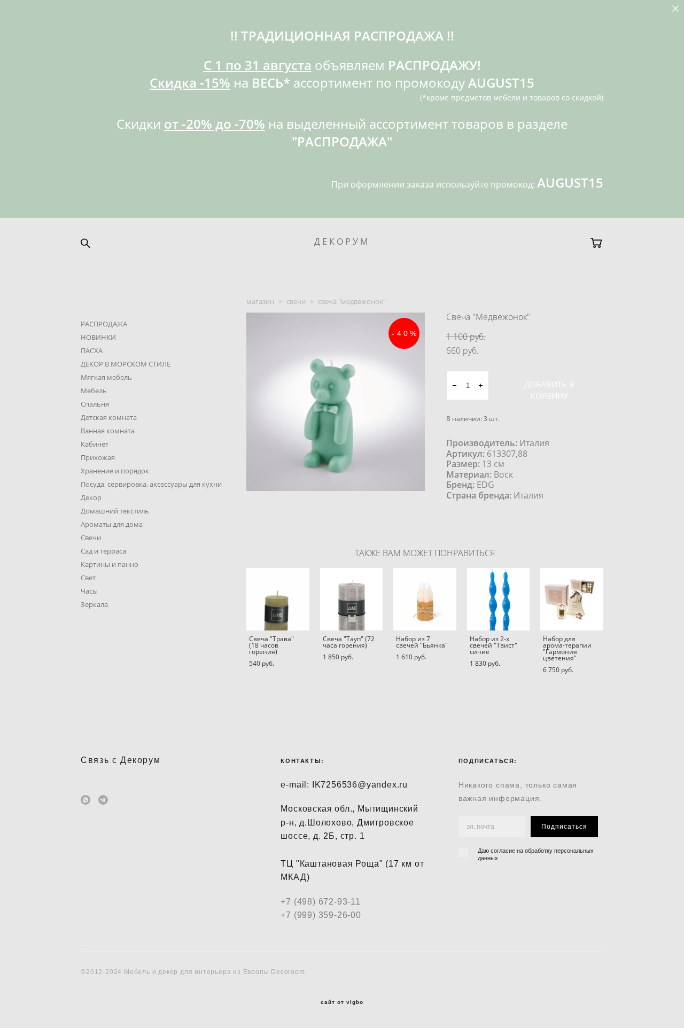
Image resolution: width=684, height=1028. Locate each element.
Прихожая (98, 457)
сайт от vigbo (342, 1002)
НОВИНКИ (98, 337)
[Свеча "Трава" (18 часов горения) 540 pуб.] (277, 599)
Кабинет (94, 444)
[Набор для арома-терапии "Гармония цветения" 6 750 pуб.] (571, 599)
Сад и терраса (103, 551)
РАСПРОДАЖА (104, 324)
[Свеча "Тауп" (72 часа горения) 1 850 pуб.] (351, 599)
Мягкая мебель (106, 377)
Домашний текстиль (115, 511)
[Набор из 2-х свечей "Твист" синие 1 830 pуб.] (498, 599)
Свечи (91, 537)
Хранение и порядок (115, 471)
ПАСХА (92, 350)
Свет (88, 577)
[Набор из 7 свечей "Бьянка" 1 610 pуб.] (424, 599)
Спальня (95, 404)
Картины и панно (109, 564)
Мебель (94, 390)
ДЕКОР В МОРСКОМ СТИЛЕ (125, 364)
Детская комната (109, 417)
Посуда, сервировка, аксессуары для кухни (151, 484)
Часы (89, 591)
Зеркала (94, 604)
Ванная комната (108, 430)
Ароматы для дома (112, 524)
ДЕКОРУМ (342, 241)
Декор (91, 497)
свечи (296, 301)
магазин (260, 301)
